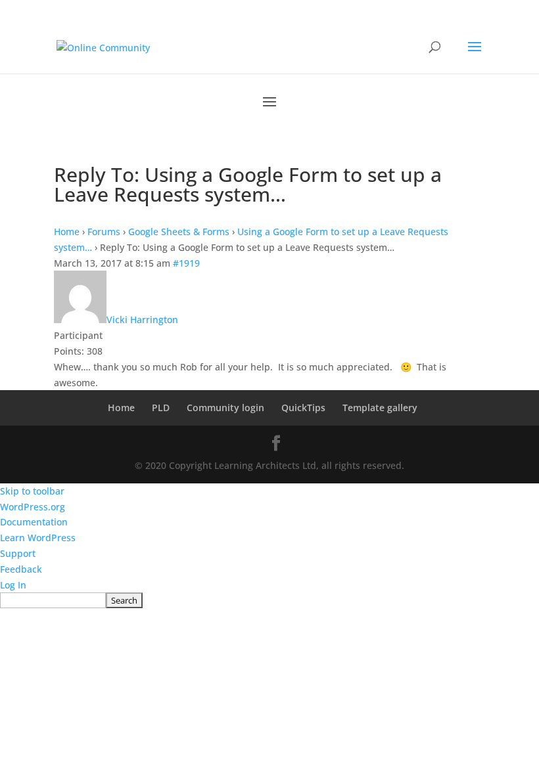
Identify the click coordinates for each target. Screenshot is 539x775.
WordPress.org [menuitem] (32, 506)
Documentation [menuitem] (34, 522)
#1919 (186, 263)
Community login (225, 407)
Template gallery (379, 407)
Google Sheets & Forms (178, 231)
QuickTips (303, 407)
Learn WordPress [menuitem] (38, 537)
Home (67, 231)
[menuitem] (269, 600)
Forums (103, 231)
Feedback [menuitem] (21, 569)
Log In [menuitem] (13, 585)
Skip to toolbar (32, 491)
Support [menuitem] (17, 553)
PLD (161, 407)
